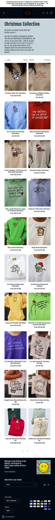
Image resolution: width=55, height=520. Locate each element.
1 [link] (22, 451)
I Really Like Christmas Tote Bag (39, 400)
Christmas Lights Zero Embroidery (15, 93)
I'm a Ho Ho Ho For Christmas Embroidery (15, 132)
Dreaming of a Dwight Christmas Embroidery (39, 94)
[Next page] (32, 451)
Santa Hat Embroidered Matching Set (16, 439)
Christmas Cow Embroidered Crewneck (39, 285)
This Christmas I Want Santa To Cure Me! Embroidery (15, 362)
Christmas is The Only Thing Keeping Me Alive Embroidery (39, 324)
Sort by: (25, 60)
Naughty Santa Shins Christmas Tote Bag (15, 401)
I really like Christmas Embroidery (15, 323)
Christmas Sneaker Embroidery (39, 170)
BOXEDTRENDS (11, 516)
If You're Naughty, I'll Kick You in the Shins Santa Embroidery (16, 171)
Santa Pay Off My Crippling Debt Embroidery (39, 132)
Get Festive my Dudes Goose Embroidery (15, 285)
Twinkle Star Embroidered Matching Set (39, 439)
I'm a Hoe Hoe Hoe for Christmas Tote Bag (39, 362)
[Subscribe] (35, 485)
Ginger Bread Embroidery (39, 247)
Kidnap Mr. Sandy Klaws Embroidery (39, 209)
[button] (4, 13)
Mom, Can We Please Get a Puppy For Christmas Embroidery (15, 210)
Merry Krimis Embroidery (15, 247)
